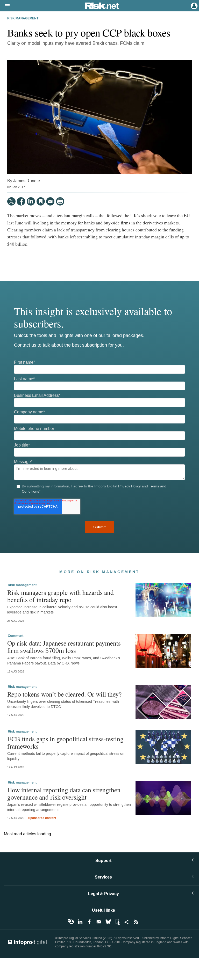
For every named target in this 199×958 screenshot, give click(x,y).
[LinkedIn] (31, 201)
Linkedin (80, 922)
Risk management (22, 19)
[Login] (193, 5)
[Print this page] (60, 201)
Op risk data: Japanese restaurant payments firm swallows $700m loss (64, 646)
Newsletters (99, 922)
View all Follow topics (71, 922)
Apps (117, 922)
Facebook (89, 922)
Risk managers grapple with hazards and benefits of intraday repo (60, 596)
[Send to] (50, 201)
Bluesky (108, 922)
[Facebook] (21, 201)
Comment (15, 635)
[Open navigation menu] (5, 6)
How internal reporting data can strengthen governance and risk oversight (63, 793)
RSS (136, 922)
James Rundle (26, 180)
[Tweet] (11, 201)
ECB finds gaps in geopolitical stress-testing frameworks (65, 742)
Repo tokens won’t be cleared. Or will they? (64, 694)
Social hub (127, 922)
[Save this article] (41, 201)
